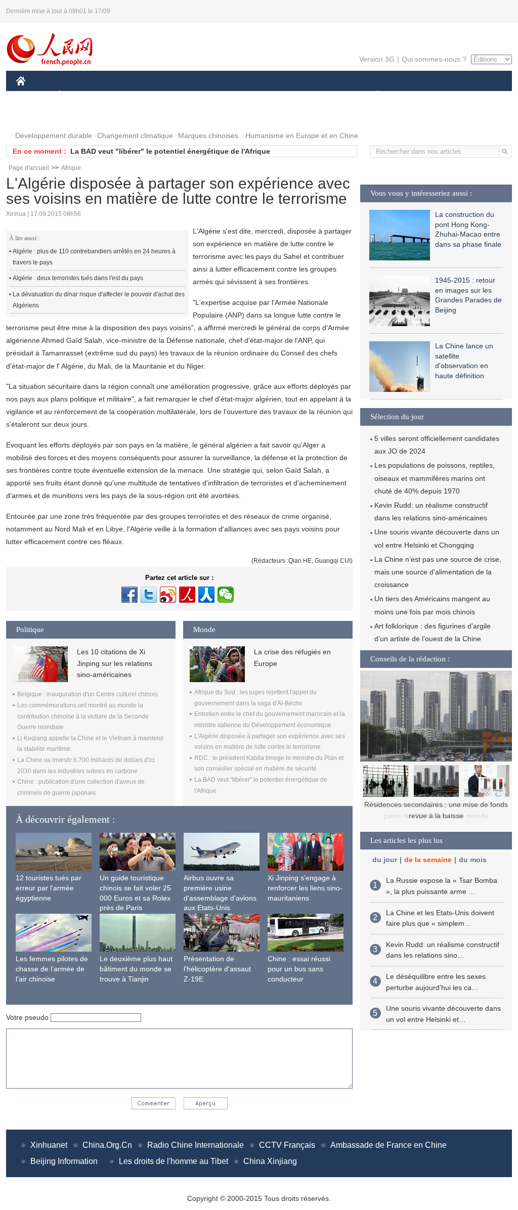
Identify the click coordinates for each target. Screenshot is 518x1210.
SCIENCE (214, 95)
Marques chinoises (208, 135)
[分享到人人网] (206, 595)
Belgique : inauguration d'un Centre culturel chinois (87, 694)
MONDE (125, 95)
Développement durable (53, 135)
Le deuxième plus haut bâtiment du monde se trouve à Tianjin (136, 968)
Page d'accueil (29, 167)
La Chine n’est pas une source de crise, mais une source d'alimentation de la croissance (437, 572)
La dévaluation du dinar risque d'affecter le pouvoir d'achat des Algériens (99, 300)
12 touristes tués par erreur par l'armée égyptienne (48, 888)
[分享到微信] (226, 595)
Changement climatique (135, 135)
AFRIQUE (169, 95)
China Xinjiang (270, 1161)
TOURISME (457, 95)
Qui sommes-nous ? (434, 59)
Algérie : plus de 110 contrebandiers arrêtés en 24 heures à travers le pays (94, 257)
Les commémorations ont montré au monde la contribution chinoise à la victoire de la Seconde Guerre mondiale (83, 716)
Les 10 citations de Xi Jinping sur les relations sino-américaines (114, 663)
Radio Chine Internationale (195, 1145)
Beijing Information (64, 1161)
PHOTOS (37, 115)
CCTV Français (287, 1145)
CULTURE (260, 95)
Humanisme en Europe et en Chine (301, 135)
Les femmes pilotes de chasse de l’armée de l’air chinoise (52, 968)
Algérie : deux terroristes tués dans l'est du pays (78, 278)
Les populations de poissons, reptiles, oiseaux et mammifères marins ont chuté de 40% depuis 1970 (434, 478)
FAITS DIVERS (316, 95)
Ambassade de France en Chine (388, 1145)
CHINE (34, 95)
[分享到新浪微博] (168, 595)
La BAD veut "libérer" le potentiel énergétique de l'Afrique (170, 151)
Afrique (71, 167)
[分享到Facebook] (129, 595)
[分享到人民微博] (187, 595)
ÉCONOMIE (78, 95)
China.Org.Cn (107, 1145)
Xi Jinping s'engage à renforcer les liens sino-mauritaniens (305, 888)
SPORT (413, 95)
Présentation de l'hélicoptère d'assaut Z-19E (217, 968)
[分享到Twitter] (149, 595)
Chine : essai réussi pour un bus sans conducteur (299, 968)
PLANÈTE (372, 95)
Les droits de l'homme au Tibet (173, 1161)
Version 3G (377, 59)
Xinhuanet (48, 1145)
